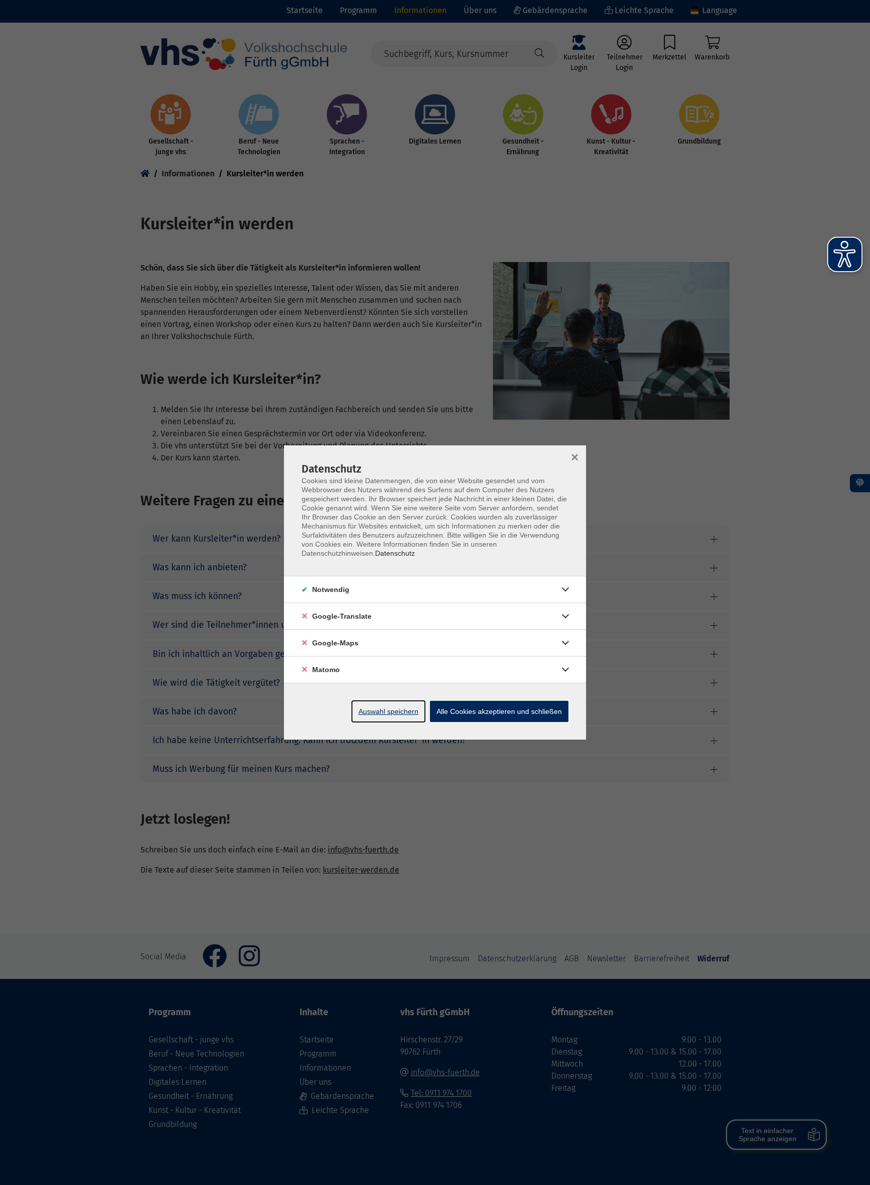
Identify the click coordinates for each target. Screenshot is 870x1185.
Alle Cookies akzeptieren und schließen (499, 711)
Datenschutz (395, 553)
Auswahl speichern (388, 711)
